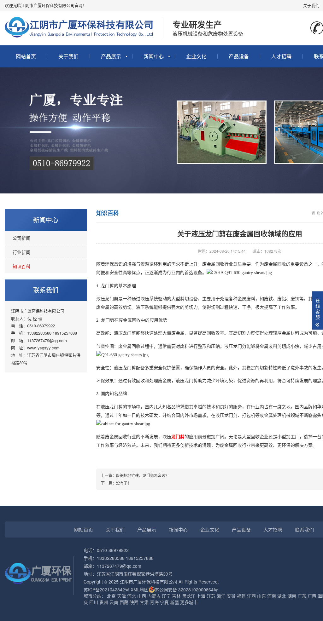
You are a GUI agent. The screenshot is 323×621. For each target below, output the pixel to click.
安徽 (231, 596)
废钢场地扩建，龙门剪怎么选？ (142, 475)
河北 (131, 596)
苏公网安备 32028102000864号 (186, 589)
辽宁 (166, 596)
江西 (251, 596)
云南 (113, 602)
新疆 (174, 602)
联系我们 (304, 529)
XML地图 (140, 589)
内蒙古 (154, 596)
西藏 (124, 602)
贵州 (103, 602)
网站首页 (26, 56)
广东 (301, 596)
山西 (141, 596)
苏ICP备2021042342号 (106, 589)
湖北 (281, 596)
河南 (271, 596)
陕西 (134, 602)
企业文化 (196, 56)
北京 (111, 596)
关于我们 (311, 5)
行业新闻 (21, 252)
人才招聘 (281, 56)
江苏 (211, 596)
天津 (121, 596)
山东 (261, 596)
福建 (241, 596)
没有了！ (123, 483)
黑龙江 (188, 596)
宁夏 (164, 602)
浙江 (221, 596)
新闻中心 (154, 56)
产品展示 (111, 56)
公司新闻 (21, 238)
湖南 (291, 596)
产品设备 (239, 56)
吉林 (176, 596)
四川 (93, 602)
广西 (312, 596)
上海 (201, 596)
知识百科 (21, 266)
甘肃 (144, 602)
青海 (154, 602)
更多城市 (189, 602)
